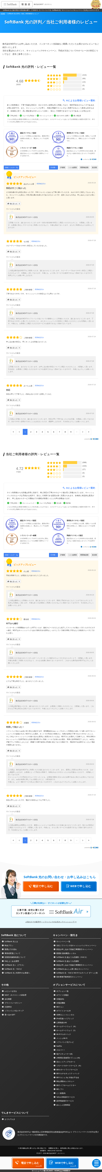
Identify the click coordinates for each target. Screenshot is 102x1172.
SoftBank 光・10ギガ (13, 969)
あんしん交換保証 (63, 1105)
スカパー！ (60, 1050)
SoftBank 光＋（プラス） (14, 965)
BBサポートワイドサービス (67, 1069)
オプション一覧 (62, 991)
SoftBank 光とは (11, 941)
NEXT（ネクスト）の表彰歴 (15, 995)
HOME (3, 14)
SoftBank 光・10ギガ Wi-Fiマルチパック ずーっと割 (77, 973)
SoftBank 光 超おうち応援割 (67, 961)
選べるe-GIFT (9, 1014)
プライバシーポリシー (13, 1003)
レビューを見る (10, 991)
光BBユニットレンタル (65, 1014)
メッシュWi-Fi (61, 1038)
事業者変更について (12, 953)
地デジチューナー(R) (64, 1054)
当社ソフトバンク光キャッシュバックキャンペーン (76, 945)
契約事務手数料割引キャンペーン (69, 977)
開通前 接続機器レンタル (66, 953)
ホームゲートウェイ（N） (66, 1026)
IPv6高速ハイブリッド (65, 1018)
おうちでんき (9, 1119)
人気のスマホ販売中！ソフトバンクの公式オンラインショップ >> (51, 922)
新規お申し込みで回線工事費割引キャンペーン (74, 949)
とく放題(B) (60, 1093)
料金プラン (8, 945)
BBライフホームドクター (66, 1085)
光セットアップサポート (66, 1062)
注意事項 (8, 1007)
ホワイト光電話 (62, 995)
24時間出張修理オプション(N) (68, 1058)
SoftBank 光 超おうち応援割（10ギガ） (72, 957)
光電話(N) (60, 999)
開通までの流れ (10, 949)
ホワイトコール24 (63, 1010)
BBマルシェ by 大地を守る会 (67, 1077)
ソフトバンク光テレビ (65, 1042)
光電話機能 (60, 1003)
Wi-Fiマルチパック (63, 1034)
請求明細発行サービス (65, 1101)
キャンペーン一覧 (63, 941)
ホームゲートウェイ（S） (66, 1030)
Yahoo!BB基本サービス (65, 1097)
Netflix (59, 1046)
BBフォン (60, 1007)
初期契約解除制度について (15, 957)
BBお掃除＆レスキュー (65, 1081)
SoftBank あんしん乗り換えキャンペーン (72, 969)
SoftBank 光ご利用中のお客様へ (17, 973)
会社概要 (8, 999)
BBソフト (60, 1089)
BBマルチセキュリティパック (67, 1073)
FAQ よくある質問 (11, 961)
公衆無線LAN (61, 1022)
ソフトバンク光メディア (14, 1010)
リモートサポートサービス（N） (69, 1065)
